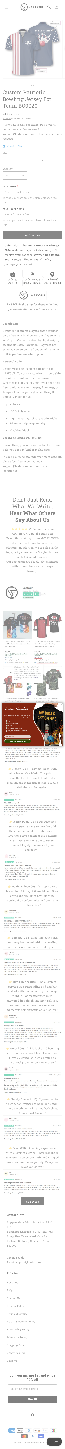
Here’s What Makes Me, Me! (17, 741)
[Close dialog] (62, 704)
